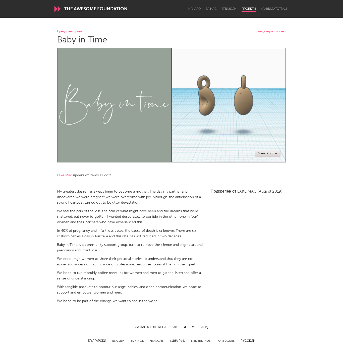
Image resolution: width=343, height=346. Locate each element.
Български (97, 340)
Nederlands (200, 340)
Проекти (249, 9)
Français (156, 340)
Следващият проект (271, 31)
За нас (211, 9)
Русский (248, 340)
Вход (204, 327)
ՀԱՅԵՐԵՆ (177, 340)
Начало (194, 9)
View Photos (267, 153)
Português (225, 340)
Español (137, 340)
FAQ (175, 327)
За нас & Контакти (150, 327)
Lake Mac (64, 175)
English (118, 340)
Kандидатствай (274, 9)
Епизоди (229, 9)
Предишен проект (70, 31)
